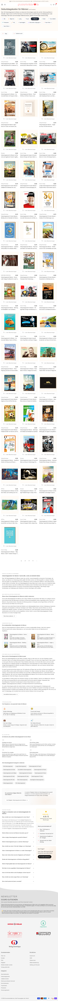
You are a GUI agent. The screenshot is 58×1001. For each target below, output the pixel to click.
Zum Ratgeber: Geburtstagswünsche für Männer (16, 800)
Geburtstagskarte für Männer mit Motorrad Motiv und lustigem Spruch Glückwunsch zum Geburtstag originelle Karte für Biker (47, 491)
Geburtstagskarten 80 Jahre (9, 779)
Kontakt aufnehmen (45, 856)
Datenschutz (33, 960)
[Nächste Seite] (37, 561)
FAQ (2, 960)
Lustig (20, 19)
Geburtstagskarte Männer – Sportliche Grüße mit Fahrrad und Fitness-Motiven (10, 461)
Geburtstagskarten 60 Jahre (23, 776)
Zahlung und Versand (34, 965)
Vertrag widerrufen (5, 967)
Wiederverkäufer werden (6, 965)
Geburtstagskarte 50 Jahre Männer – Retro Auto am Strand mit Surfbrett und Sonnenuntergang (28, 400)
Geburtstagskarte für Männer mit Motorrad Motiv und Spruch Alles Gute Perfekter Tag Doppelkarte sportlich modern (9, 522)
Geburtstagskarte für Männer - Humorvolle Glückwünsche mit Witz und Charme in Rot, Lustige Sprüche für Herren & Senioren (28, 217)
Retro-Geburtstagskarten (43, 611)
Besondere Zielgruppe (35, 22)
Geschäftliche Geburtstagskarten (24, 769)
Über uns (3, 956)
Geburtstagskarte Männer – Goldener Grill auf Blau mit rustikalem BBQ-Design (9, 247)
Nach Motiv (6, 26)
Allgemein (12, 19)
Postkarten (6, 22)
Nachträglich (22, 22)
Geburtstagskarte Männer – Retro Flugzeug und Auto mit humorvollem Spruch (9, 369)
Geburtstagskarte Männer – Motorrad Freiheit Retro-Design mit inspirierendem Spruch (47, 461)
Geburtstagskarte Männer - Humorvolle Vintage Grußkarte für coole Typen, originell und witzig (9, 278)
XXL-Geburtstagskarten (20, 783)
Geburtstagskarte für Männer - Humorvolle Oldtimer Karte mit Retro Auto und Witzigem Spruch (9, 339)
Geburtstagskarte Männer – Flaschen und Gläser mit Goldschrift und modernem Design (29, 247)
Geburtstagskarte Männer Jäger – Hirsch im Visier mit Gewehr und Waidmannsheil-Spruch (9, 125)
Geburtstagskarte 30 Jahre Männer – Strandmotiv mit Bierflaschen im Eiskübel (47, 278)
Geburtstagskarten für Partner (40, 769)
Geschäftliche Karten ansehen (10, 694)
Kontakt (3, 958)
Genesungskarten (5, 990)
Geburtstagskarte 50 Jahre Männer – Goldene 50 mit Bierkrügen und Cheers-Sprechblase (47, 217)
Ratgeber (3, 962)
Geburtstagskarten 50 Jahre (9, 776)
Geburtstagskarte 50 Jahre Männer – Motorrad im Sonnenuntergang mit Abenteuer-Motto (28, 186)
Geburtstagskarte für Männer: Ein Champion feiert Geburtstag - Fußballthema (28, 278)
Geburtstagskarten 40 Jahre (40, 773)
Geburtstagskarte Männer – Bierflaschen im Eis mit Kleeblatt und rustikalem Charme (48, 247)
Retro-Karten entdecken (8, 616)
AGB (31, 958)
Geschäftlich (53, 19)
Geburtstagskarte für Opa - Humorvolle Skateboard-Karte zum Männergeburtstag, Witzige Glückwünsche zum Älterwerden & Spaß (48, 95)
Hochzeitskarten (5, 983)
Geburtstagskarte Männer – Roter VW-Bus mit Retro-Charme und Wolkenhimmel (28, 95)
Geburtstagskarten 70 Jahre (37, 776)
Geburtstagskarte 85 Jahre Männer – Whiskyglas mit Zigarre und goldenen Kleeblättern (47, 430)
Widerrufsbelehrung (34, 962)
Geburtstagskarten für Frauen (35, 766)
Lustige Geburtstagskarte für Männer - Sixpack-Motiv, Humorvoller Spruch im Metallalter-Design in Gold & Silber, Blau (48, 186)
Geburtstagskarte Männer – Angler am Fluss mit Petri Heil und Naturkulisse (47, 125)
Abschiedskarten (5, 974)
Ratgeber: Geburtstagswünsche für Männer (12, 683)
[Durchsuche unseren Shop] (51, 4)
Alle (4, 19)
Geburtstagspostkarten (8, 783)
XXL (14, 22)
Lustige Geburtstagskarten (20, 766)
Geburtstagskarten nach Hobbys (9, 773)
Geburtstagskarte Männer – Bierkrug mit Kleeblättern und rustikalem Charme (9, 308)
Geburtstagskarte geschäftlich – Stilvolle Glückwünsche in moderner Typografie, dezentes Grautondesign (9, 64)
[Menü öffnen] (2, 4)
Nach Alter (47, 22)
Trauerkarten (4, 985)
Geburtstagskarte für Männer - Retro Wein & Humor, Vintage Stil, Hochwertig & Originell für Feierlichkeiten (29, 369)
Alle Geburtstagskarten (8, 766)
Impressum (32, 956)
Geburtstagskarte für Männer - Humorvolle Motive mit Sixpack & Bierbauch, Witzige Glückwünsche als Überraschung (9, 95)
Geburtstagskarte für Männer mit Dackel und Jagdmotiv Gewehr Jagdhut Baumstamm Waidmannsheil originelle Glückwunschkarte (10, 156)
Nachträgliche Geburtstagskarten (37, 779)
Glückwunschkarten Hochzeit (8, 981)
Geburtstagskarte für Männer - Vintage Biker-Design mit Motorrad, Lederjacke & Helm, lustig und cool (28, 308)
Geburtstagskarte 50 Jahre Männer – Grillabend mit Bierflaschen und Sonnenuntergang (9, 186)
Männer (35, 19)
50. (53, 689)
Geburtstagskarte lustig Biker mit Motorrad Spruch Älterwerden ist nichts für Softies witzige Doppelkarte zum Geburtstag (28, 64)
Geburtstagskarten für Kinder (9, 769)
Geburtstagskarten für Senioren (25, 773)
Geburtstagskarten (5, 976)
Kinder (44, 19)
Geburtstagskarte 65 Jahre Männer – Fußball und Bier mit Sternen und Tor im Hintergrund (9, 430)
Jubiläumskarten (5, 978)
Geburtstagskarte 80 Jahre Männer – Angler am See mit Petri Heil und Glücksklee (9, 400)
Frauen (27, 19)
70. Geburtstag (7, 691)
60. (55, 689)
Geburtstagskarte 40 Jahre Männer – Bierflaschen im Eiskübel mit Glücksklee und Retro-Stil (9, 217)
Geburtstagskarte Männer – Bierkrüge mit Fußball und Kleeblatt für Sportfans (29, 430)
